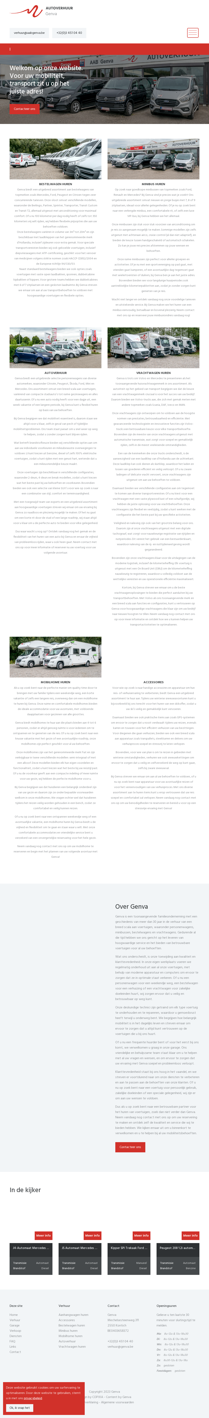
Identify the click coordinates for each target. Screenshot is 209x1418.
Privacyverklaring (86, 1402)
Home (14, 1315)
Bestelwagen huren (72, 1325)
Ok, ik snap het (20, 1408)
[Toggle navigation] (193, 33)
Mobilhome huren (70, 1336)
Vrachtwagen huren (72, 1346)
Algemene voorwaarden (117, 1402)
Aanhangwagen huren (73, 1315)
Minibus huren (68, 1331)
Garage (15, 1325)
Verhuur (15, 1320)
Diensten (16, 1336)
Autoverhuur (67, 1341)
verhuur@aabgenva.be (29, 33)
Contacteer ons (24, 109)
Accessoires (67, 1320)
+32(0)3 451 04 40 (69, 33)
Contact (15, 1352)
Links (13, 1346)
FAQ (12, 1341)
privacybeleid (33, 1398)
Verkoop (15, 1331)
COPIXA (97, 1397)
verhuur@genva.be (120, 1346)
